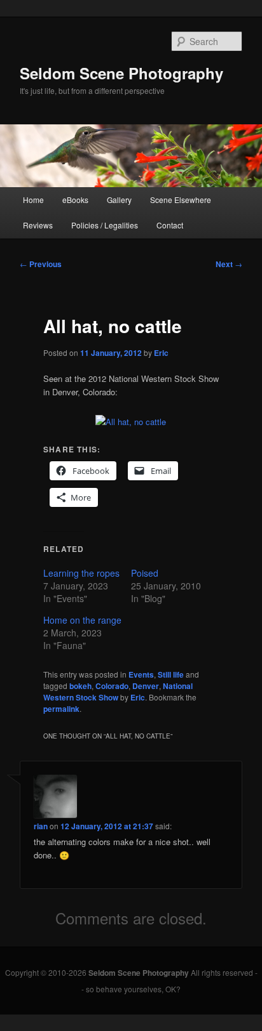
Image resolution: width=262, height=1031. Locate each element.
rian (41, 826)
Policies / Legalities (104, 225)
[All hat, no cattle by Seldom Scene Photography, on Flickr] (130, 422)
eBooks (75, 199)
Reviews (38, 225)
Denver (145, 686)
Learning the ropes (81, 573)
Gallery (119, 199)
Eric (161, 352)
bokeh (80, 686)
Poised (144, 573)
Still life (171, 674)
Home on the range (82, 620)
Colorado (111, 686)
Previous (41, 264)
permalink (61, 708)
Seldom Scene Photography (121, 73)
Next (229, 264)
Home (33, 199)
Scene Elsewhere (180, 199)
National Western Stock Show (118, 691)
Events (141, 674)
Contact (169, 225)
